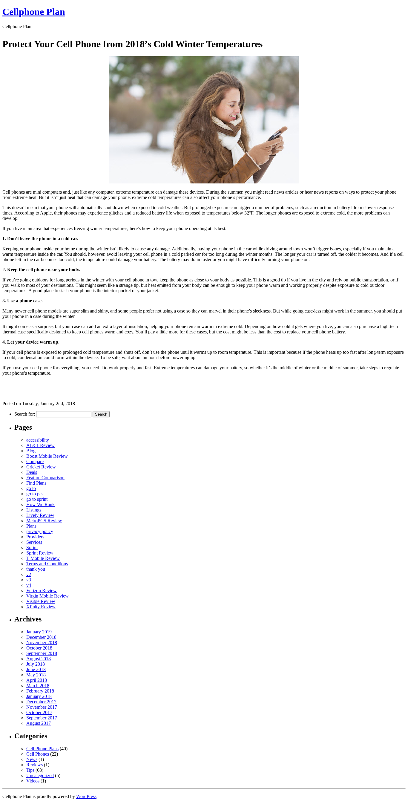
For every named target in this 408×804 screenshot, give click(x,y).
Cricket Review (41, 466)
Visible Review (40, 601)
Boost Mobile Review (47, 456)
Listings (33, 509)
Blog (31, 450)
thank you (35, 569)
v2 (28, 574)
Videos (32, 780)
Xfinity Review (41, 606)
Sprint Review (39, 552)
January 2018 (39, 696)
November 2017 (41, 707)
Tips (30, 770)
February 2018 (40, 690)
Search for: (24, 413)
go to (31, 488)
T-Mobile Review (43, 558)
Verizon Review (41, 590)
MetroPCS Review (44, 520)
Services (34, 542)
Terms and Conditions (47, 563)
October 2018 (39, 647)
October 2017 (39, 712)
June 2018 (36, 669)
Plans (31, 526)
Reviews (34, 764)
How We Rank (40, 504)
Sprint (32, 547)
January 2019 (39, 631)
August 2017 (38, 723)
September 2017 (41, 717)
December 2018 (41, 637)
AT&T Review (40, 445)
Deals (31, 472)
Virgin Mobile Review (47, 595)
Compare (35, 461)
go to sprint (36, 499)
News (31, 759)
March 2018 (37, 685)
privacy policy (39, 531)
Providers (35, 536)
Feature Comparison (45, 477)
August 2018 (38, 658)
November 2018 (41, 642)
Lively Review (40, 515)
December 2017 (41, 701)
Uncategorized (40, 775)
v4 (28, 585)
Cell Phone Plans (42, 748)
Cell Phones (37, 753)
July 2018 (35, 664)
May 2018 (36, 674)
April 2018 (36, 680)
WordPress (86, 796)
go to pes (34, 493)
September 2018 (41, 653)
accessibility (37, 439)
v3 (28, 579)
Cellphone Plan (33, 11)
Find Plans (36, 483)
